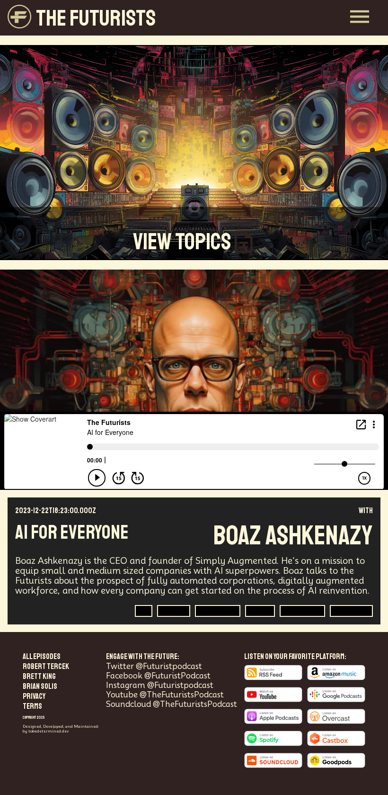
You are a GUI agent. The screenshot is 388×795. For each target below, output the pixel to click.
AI (144, 610)
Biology (174, 610)
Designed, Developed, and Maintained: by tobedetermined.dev (61, 728)
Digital (260, 610)
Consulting (351, 610)
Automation (218, 610)
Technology (302, 610)
